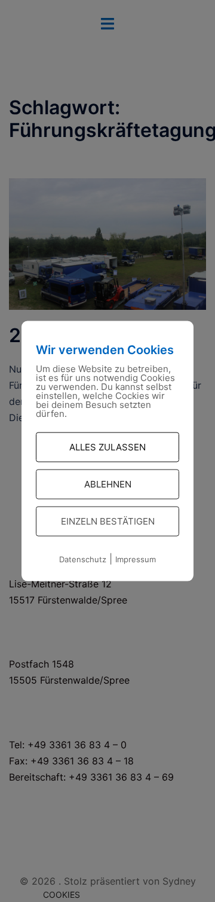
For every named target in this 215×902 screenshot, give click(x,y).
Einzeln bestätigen (108, 521)
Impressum (135, 559)
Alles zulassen (107, 447)
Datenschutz (82, 559)
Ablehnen (107, 484)
